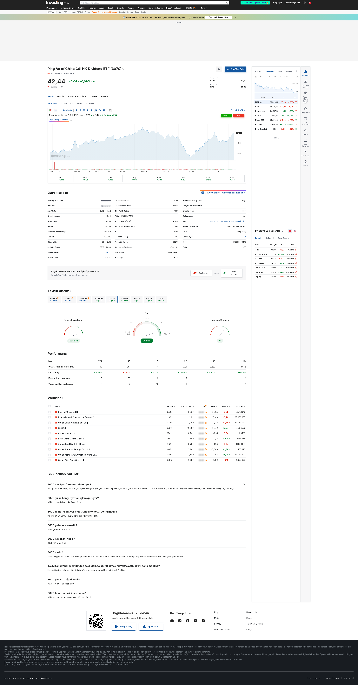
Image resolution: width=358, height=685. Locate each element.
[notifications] (304, 2)
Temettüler (89, 103)
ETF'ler (51, 12)
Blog (216, 612)
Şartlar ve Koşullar (314, 678)
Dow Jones (260, 111)
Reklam (249, 618)
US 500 (258, 116)
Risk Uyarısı (348, 678)
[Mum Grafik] (50, 110)
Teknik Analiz (58, 291)
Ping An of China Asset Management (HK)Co (228, 221)
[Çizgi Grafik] (55, 110)
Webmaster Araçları (223, 629)
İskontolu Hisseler (126, 12)
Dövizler (258, 71)
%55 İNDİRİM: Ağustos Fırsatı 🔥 (255, 3)
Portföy (217, 624)
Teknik (93, 96)
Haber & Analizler (77, 96)
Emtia (280, 71)
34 (245, 237)
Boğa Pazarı (234, 273)
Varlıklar (64, 103)
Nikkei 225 (259, 120)
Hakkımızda (251, 612)
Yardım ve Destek (254, 624)
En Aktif (258, 238)
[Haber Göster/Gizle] (110, 110)
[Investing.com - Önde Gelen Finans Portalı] (57, 3)
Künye (249, 629)
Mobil (216, 618)
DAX (257, 107)
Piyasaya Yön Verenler (267, 230)
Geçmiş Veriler (76, 103)
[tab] (54, 299)
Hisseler (289, 71)
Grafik (60, 96)
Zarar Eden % (283, 238)
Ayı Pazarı (203, 273)
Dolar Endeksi (261, 129)
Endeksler (270, 71)
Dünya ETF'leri (77, 12)
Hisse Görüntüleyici (174, 8)
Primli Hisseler (140, 12)
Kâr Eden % (270, 238)
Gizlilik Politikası (332, 678)
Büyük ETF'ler (64, 12)
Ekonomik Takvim (156, 8)
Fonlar (87, 12)
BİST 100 (258, 102)
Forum (104, 96)
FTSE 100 (259, 124)
